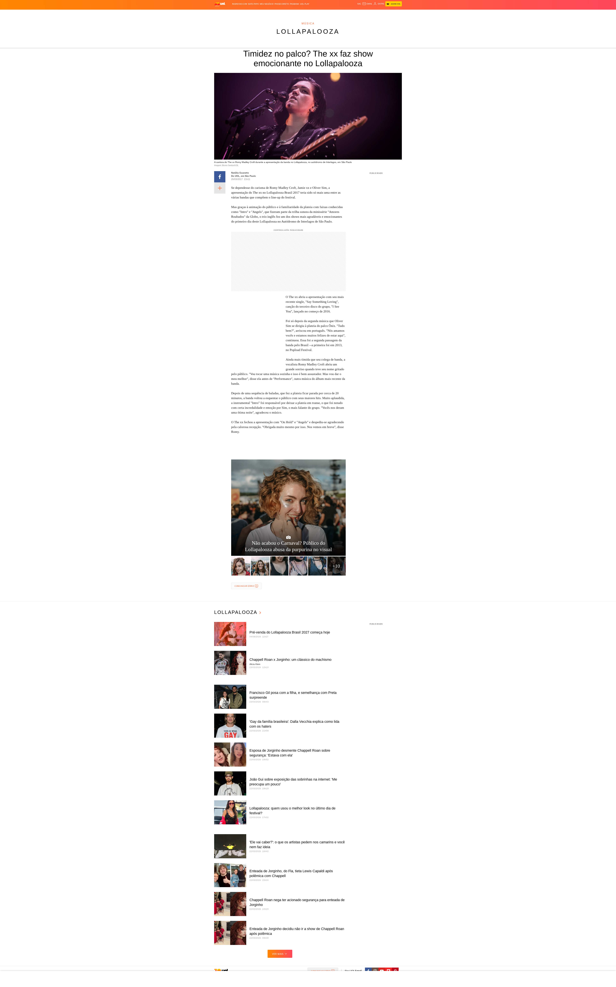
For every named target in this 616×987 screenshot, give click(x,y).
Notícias (251, 13)
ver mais (277, 954)
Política (261, 13)
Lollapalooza (308, 31)
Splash (311, 13)
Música (308, 23)
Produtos (220, 13)
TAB (371, 13)
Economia (282, 13)
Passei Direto (281, 4)
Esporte (301, 13)
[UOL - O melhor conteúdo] (219, 4)
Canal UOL (354, 13)
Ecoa (345, 13)
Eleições (240, 13)
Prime (377, 13)
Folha (292, 13)
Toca (384, 13)
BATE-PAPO (253, 4)
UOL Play (304, 4)
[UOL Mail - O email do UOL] (367, 4)
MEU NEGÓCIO (267, 4)
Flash (230, 13)
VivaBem (332, 13)
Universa (321, 13)
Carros (271, 13)
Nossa (365, 13)
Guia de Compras (397, 13)
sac (359, 4)
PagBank (294, 4)
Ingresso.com (239, 4)
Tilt (340, 13)
